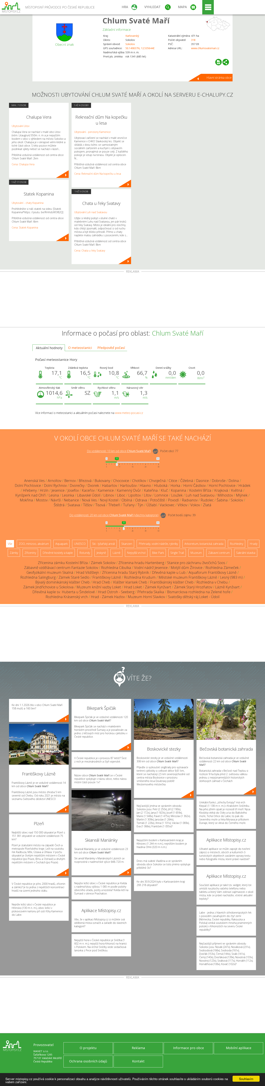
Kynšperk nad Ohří (30, 495)
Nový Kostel (109, 500)
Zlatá (207, 504)
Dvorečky (77, 485)
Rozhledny (236, 544)
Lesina (54, 495)
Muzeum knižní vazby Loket (99, 587)
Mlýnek (242, 495)
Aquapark (61, 544)
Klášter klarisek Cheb (130, 582)
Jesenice (58, 490)
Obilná (127, 500)
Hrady (253, 544)
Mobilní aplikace (238, 1048)
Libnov (108, 495)
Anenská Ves (34, 480)
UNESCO (80, 544)
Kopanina (178, 490)
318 (193, 40)
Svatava (74, 504)
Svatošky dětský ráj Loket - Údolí (194, 596)
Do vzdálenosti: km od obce (119, 451)
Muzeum (196, 553)
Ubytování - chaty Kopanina (27, 203)
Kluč (164, 490)
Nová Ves (89, 500)
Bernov (70, 480)
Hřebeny (30, 490)
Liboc (121, 495)
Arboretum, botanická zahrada (203, 544)
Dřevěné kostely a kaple (58, 553)
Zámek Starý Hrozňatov (193, 587)
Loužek (177, 495)
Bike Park (158, 553)
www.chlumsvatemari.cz (205, 48)
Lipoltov (134, 495)
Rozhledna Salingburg (38, 577)
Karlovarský (132, 35)
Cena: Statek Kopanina (25, 227)
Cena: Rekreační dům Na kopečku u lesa (97, 173)
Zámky (14, 553)
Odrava (141, 500)
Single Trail (177, 553)
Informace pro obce (188, 1048)
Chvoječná (157, 480)
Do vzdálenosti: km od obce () (113, 515)
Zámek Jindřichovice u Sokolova (48, 587)
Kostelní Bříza (200, 490)
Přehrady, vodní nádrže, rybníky (158, 544)
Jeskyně (101, 553)
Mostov (42, 500)
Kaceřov (88, 490)
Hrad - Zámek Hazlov (108, 596)
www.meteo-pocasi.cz (129, 413)
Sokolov (130, 44)
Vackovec (167, 504)
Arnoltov (54, 480)
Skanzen (126, 544)
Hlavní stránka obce (219, 78)
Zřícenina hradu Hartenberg (141, 562)
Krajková (221, 490)
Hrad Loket (133, 587)
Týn (140, 504)
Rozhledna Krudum (140, 577)
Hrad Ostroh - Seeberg (116, 591)
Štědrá (59, 504)
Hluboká (160, 485)
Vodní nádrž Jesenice (151, 567)
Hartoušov (128, 485)
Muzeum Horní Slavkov (146, 596)
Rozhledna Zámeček (222, 567)
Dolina (234, 480)
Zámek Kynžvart (158, 587)
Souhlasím (246, 1078)
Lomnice (161, 495)
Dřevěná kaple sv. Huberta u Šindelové (63, 591)
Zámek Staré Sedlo (74, 577)
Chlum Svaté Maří (136, 20)
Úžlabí (151, 504)
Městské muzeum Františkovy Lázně (188, 577)
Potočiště (157, 500)
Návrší (56, 500)
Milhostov (225, 495)
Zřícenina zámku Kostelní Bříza (63, 562)
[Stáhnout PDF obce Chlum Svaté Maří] (218, 62)
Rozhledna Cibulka (116, 567)
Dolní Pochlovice (28, 485)
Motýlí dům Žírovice (186, 567)
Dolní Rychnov (55, 485)
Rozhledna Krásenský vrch (67, 596)
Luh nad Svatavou (200, 495)
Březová (85, 480)
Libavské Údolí (88, 495)
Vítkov (182, 504)
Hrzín (44, 490)
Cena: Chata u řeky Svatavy (89, 250)
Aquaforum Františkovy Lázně (213, 572)
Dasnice (202, 480)
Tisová (100, 504)
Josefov (73, 490)
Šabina (222, 500)
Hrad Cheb (101, 582)
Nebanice (71, 500)
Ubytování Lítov (20, 126)
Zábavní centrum (219, 553)
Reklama (138, 1048)
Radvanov (190, 500)
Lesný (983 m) (231, 577)
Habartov (109, 485)
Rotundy (84, 553)
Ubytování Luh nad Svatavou (90, 212)
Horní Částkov (194, 485)
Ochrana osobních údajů (88, 1061)
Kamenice (106, 490)
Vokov (195, 504)
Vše (10, 544)
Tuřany (128, 504)
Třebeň (114, 504)
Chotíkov (139, 480)
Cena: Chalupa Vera (23, 164)
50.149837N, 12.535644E (139, 48)
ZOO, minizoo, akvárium (34, 544)
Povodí (173, 500)
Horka (175, 485)
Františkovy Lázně (106, 577)
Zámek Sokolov (103, 562)
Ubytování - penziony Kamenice (92, 132)
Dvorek (93, 485)
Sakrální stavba (245, 553)
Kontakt (138, 1061)
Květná (236, 490)
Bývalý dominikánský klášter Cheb (62, 582)
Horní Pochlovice (222, 485)
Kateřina (151, 490)
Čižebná (186, 480)
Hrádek (244, 485)
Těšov (87, 504)
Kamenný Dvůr (129, 490)
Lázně (116, 553)
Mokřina (26, 500)
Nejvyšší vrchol (136, 553)
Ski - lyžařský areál (103, 544)
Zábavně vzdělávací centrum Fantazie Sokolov (61, 567)
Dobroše (219, 480)
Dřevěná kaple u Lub (169, 572)
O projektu (88, 1048)
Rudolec (207, 500)
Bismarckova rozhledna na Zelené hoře (198, 591)
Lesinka (68, 495)
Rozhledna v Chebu (212, 582)
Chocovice (121, 480)
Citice (173, 480)
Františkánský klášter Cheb (171, 582)
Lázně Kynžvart (227, 587)
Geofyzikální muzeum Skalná (49, 572)
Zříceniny (30, 553)
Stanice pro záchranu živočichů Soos (196, 562)
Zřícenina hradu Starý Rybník (125, 572)
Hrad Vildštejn (87, 572)
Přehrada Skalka (150, 591)
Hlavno (145, 485)
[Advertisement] (132, 300)
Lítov (147, 495)
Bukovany (102, 480)
